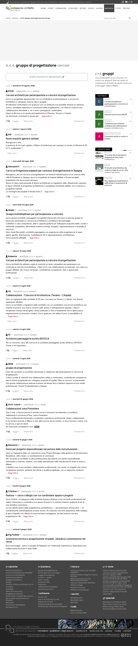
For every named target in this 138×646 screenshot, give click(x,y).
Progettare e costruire (14, 594)
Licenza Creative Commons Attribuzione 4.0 (101, 634)
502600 (32, 291)
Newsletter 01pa (76, 600)
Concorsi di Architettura (15, 575)
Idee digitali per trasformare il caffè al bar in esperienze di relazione (116, 183)
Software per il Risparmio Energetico (52, 606)
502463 (33, 335)
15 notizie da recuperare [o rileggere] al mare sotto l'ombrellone (115, 157)
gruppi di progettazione (47, 570)
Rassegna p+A (12, 607)
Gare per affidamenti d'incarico (82, 583)
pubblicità (54, 630)
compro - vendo (44, 577)
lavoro (99, 8)
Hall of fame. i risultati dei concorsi (19, 596)
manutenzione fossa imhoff (115, 114)
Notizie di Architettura (14, 577)
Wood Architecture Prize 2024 (114, 609)
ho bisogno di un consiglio (49, 573)
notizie (83, 8)
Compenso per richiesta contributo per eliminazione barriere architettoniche (115, 125)
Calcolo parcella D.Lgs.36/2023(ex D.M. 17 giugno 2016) (115, 574)
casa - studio (43, 580)
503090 (36, 91)
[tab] (121, 150)
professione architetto (19, 8)
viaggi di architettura (46, 575)
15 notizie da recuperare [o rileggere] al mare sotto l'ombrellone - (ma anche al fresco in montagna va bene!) (50, 2)
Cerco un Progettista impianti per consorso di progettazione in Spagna (44, 170)
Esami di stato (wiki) (78, 613)
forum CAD (42, 597)
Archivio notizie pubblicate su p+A (19, 584)
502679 (39, 257)
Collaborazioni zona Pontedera (22, 408)
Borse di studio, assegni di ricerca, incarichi (84, 576)
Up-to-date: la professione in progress (17, 599)
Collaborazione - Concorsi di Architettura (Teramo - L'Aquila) (38, 295)
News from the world (14, 591)
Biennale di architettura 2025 (114, 602)
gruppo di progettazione (19, 367)
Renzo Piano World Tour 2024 (115, 604)
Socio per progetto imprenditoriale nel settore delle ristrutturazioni (41, 449)
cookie (118, 630)
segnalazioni (67, 630)
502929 (34, 135)
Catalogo (9, 589)
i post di (20, 86)
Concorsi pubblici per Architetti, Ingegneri (83, 571)
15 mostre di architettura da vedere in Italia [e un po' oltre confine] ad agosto (116, 170)
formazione (60, 8)
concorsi (73, 8)
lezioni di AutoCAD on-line (48, 599)
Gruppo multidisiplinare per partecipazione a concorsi (34, 214)
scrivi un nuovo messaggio (46, 76)
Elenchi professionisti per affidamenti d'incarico (80, 580)
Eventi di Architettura (14, 570)
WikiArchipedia (76, 610)
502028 (43, 535)
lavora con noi (96, 630)
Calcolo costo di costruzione (114, 589)
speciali (126, 8)
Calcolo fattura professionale (114, 570)
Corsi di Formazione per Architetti (19, 573)
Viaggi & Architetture (14, 580)
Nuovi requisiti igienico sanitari (22, 138)
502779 (37, 210)
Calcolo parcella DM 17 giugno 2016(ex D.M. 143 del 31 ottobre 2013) (117, 578)
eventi (51, 8)
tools (118, 8)
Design (8, 582)
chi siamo (43, 630)
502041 (41, 491)
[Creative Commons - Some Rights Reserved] (126, 635)
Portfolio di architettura (79, 590)
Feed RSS (74, 602)
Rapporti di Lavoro (77, 587)
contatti (127, 630)
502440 (35, 364)
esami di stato (44, 582)
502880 (42, 167)
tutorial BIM (107, 594)
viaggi (91, 8)
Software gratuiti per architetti (50, 604)
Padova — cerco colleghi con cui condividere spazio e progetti (39, 495)
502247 (41, 445)
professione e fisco (46, 589)
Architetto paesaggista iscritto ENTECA (27, 338)
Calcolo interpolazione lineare (115, 591)
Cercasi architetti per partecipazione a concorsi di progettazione (41, 95)
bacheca (15, 10)
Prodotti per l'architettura (15, 605)
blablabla (42, 584)
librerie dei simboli (45, 602)
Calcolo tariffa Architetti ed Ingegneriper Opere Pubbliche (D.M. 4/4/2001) (117, 586)
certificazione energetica (48, 587)
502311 (43, 405)
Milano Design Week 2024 (113, 606)
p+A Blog (9, 587)
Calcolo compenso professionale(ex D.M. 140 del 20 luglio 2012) (116, 582)
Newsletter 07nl (76, 598)
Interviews (10, 602)
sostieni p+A (81, 630)
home (43, 8)
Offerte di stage (76, 585)
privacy (108, 630)
